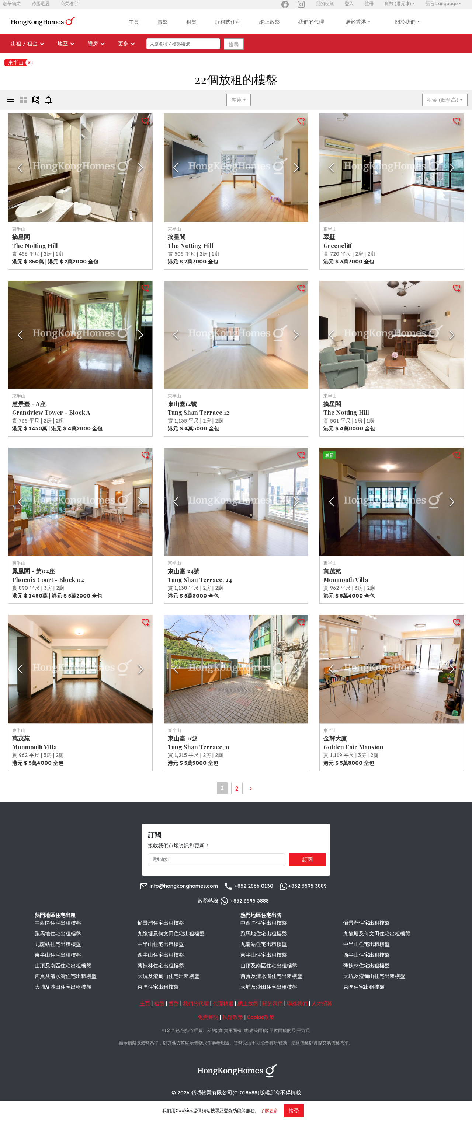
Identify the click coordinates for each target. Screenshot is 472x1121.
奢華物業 (12, 3)
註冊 (369, 3)
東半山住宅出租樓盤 (58, 955)
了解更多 (269, 1110)
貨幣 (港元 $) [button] (398, 3)
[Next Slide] (141, 168)
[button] (80, 167)
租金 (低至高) (442, 100)
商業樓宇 (69, 3)
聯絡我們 (297, 1003)
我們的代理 (311, 21)
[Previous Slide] (20, 168)
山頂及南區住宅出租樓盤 (63, 965)
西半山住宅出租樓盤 (161, 955)
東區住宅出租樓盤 (158, 987)
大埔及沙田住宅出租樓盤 (63, 987)
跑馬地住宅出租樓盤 (58, 933)
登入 (349, 3)
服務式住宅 (228, 21)
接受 (294, 1110)
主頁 (134, 21)
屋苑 (236, 100)
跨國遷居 (40, 3)
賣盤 (162, 21)
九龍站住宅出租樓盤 (58, 944)
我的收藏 (325, 3)
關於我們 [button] (405, 21)
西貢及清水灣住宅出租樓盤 (66, 976)
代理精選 (223, 1003)
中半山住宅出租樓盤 (161, 944)
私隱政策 (232, 1017)
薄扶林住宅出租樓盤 (161, 965)
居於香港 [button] (356, 21)
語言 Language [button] (442, 3)
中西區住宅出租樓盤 (58, 922)
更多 (123, 43)
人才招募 (322, 1003)
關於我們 (272, 1003)
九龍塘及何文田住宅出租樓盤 (171, 933)
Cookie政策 (260, 1017)
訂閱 (307, 859)
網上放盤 (269, 21)
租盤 (191, 21)
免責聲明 (208, 1017)
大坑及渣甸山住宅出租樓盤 (168, 976)
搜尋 (234, 44)
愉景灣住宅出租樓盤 (161, 922)
